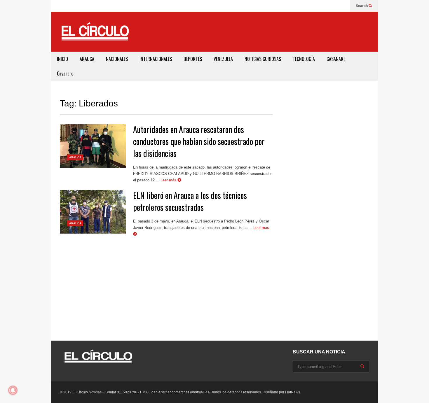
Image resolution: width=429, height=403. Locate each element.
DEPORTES (193, 58)
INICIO (62, 58)
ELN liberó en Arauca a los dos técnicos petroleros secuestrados (190, 201)
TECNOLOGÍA (304, 58)
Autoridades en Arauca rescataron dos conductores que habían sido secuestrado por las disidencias (199, 141)
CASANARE (336, 58)
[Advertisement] (266, 30)
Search (362, 6)
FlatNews (292, 392)
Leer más (169, 180)
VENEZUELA (223, 58)
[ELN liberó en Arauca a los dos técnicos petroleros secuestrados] (93, 212)
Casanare (65, 73)
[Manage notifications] (13, 390)
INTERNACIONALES (155, 58)
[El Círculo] (95, 34)
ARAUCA (87, 58)
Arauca (75, 157)
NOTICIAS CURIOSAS (263, 58)
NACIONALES (117, 58)
